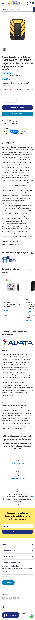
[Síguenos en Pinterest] (10, 598)
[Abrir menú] (3, 3)
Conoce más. (5, 85)
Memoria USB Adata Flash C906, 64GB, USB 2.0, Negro (12, 304)
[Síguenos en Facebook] (3, 598)
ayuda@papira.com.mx (17, 478)
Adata (4, 76)
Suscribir (8, 583)
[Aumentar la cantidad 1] (14, 100)
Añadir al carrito (17, 108)
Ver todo (30, 269)
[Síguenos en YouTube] (14, 598)
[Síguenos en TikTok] (18, 598)
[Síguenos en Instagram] (7, 598)
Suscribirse (17, 532)
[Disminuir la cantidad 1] (4, 100)
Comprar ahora (17, 114)
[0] (31, 3)
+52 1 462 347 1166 (17, 463)
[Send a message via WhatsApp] (31, 616)
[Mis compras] (27, 3)
